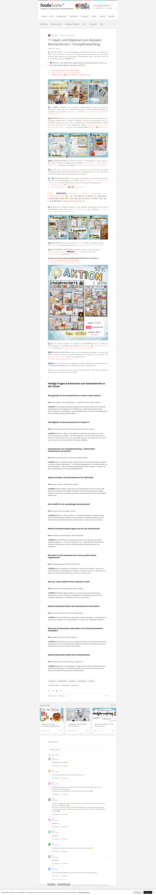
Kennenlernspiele (82, 681)
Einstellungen (137, 892)
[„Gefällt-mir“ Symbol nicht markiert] (53, 766)
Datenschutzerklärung (84, 892)
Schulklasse (91, 681)
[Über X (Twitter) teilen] (52, 691)
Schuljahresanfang (62, 681)
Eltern (84, 24)
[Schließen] (154, 892)
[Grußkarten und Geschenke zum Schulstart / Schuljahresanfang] (78, 714)
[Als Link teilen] (60, 691)
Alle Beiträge (44, 24)
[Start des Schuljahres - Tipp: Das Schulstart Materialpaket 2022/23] (104, 714)
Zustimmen (148, 892)
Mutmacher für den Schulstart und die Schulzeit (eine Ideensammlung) (51, 725)
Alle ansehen (113, 705)
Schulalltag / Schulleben (72, 24)
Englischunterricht (56, 24)
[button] (114, 24)
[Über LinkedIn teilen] (56, 691)
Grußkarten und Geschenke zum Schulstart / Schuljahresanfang (77, 725)
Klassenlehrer (52, 681)
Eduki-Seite (109, 8)
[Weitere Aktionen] (107, 35)
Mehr (101, 24)
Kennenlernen (72, 681)
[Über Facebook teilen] (48, 691)
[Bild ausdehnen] (58, 91)
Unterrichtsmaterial (65, 685)
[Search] (116, 9)
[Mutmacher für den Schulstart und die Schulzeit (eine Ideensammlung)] (51, 714)
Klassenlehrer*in (75, 685)
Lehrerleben (92, 24)
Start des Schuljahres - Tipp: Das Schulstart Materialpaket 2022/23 (104, 725)
